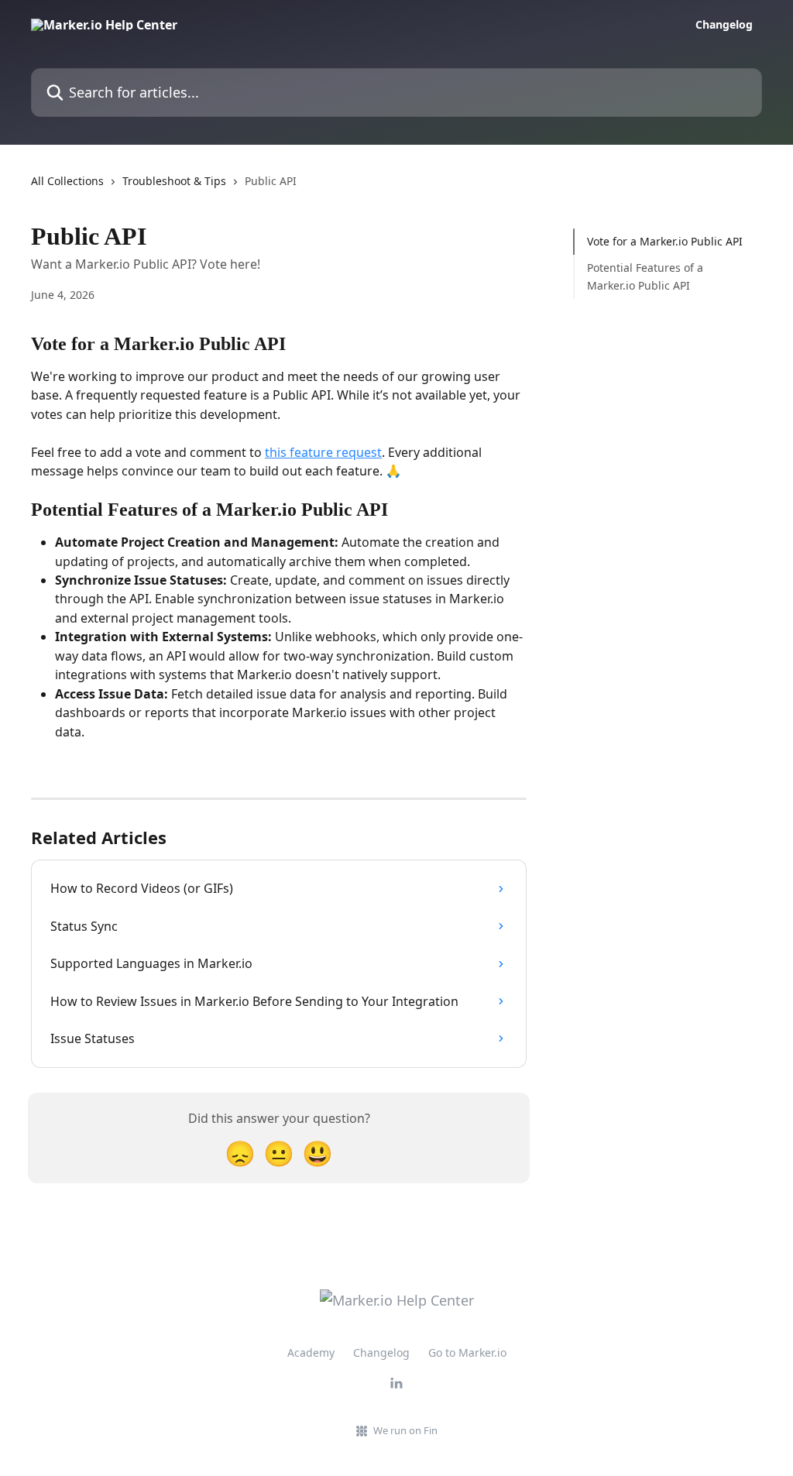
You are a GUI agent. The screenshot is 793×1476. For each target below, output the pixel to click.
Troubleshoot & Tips (174, 180)
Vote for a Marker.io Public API (665, 241)
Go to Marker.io (467, 1352)
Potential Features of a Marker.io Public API (645, 276)
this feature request (323, 452)
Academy (311, 1352)
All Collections (67, 180)
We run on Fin (405, 1430)
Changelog (724, 24)
